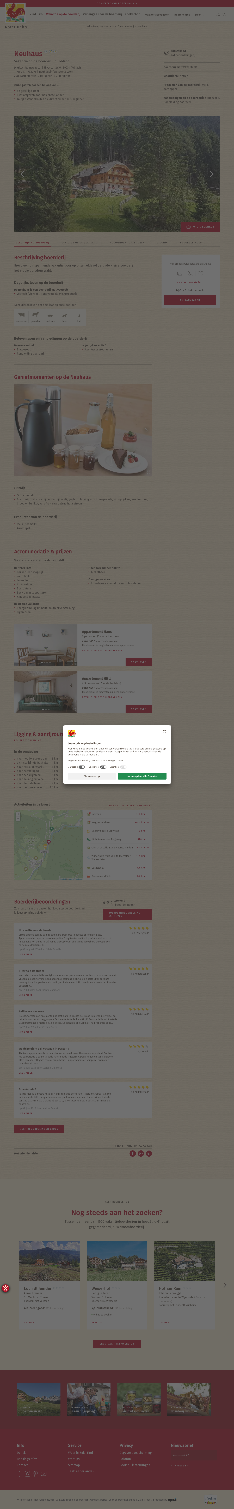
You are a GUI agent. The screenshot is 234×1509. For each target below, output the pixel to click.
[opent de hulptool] (5, 1288)
